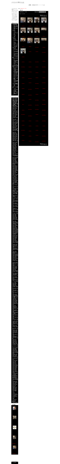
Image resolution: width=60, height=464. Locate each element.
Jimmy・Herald (14, 125)
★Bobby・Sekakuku (14, 225)
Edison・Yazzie (14, 424)
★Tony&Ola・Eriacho (15, 353)
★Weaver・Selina (14, 237)
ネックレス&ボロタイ (15, 435)
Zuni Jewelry (13, 39)
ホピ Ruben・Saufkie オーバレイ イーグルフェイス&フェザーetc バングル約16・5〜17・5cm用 (30, 66)
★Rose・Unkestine (14, 403)
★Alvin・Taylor (14, 263)
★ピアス (15, 44)
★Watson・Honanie (14, 188)
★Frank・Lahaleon (14, 294)
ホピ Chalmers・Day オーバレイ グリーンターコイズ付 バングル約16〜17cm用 (23, 123)
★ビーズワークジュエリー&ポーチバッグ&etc (16, 65)
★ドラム (15, 82)
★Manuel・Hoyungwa (15, 197)
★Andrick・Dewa (14, 338)
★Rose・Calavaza (14, 405)
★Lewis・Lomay (14, 124)
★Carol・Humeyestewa (15, 300)
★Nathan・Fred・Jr (14, 283)
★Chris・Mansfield (14, 293)
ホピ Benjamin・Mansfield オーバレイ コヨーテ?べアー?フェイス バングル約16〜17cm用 (44, 186)
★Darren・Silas (14, 248)
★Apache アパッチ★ (14, 164)
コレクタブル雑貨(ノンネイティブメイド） (16, 87)
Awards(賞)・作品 (14, 109)
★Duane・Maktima (14, 133)
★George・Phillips (14, 301)
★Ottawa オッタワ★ (15, 167)
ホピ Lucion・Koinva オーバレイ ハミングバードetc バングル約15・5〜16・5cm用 (30, 196)
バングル (15, 32)
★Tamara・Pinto (14, 373)
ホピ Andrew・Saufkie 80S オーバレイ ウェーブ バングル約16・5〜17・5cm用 (30, 35)
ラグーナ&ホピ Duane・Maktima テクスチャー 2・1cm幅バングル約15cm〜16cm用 (44, 96)
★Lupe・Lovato (14, 149)
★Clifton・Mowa (14, 285)
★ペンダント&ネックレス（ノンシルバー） (16, 57)
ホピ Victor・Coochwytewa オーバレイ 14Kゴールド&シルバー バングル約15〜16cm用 (23, 86)
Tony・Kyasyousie (14, 196)
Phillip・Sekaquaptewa (15, 186)
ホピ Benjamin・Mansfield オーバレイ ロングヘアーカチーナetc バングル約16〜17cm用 (37, 186)
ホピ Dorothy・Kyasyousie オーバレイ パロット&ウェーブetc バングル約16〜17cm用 (23, 91)
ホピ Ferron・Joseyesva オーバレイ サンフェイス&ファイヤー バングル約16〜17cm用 (23, 170)
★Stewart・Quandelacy (15, 382)
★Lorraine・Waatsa (14, 333)
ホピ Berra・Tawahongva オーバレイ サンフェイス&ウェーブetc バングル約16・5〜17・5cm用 (30, 201)
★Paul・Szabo (14, 117)
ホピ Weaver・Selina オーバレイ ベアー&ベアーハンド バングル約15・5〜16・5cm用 (44, 134)
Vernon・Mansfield (14, 198)
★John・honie (14, 296)
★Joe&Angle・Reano (14, 148)
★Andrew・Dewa (14, 314)
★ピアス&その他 (16, 59)
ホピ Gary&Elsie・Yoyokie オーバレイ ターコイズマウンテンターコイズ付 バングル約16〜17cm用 (44, 112)
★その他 (15, 45)
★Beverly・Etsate (14, 374)
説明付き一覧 (41, 15)
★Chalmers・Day (14, 228)
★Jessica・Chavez (14, 401)
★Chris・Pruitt (14, 134)
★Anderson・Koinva (14, 268)
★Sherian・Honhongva (15, 219)
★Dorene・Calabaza (14, 154)
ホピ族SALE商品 (14, 110)
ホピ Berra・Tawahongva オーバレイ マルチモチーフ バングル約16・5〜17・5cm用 (30, 76)
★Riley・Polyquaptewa (15, 297)
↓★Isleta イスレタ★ (14, 135)
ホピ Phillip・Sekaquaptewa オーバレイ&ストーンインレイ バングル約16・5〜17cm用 (44, 55)
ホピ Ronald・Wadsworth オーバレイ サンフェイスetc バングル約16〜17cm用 (23, 154)
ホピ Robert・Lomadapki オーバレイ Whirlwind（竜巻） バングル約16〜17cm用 (44, 170)
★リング (15, 40)
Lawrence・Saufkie (14, 183)
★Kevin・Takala (14, 236)
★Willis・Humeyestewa (15, 281)
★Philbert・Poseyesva (15, 231)
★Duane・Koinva (14, 276)
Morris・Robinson (14, 172)
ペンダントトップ (14, 434)
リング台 (15, 94)
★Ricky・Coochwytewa (15, 265)
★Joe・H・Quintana (14, 123)
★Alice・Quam (14, 313)
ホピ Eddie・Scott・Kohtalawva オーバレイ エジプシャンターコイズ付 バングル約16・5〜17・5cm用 (44, 211)
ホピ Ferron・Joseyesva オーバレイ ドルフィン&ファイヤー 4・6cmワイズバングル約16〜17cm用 (23, 60)
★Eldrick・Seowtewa (14, 354)
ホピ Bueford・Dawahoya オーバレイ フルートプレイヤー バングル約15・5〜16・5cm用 (30, 139)
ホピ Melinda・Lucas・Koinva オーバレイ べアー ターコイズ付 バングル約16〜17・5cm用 (23, 107)
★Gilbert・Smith (14, 427)
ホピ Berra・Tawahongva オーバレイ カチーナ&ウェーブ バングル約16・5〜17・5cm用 (37, 71)
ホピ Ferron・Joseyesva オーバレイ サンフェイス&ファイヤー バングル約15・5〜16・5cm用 (44, 81)
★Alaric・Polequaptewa (15, 280)
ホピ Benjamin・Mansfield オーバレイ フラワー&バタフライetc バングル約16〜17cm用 (37, 176)
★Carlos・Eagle (14, 168)
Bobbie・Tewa (14, 189)
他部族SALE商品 (14, 113)
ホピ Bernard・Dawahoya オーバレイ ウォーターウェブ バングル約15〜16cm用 (44, 71)
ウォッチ (13, 438)
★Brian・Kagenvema (14, 243)
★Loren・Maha (14, 242)
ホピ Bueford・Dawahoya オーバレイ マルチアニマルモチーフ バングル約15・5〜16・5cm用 (37, 139)
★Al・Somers (14, 165)
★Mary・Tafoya (14, 151)
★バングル (15, 41)
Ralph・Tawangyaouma (15, 171)
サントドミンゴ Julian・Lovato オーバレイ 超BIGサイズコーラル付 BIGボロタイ (15, 454)
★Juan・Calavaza (14, 312)
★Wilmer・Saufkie (14, 184)
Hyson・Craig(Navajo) (15, 417)
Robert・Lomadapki (14, 185)
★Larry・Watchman (14, 421)
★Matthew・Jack (14, 426)
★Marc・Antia (14, 166)
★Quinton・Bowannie (15, 402)
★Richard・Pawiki (14, 239)
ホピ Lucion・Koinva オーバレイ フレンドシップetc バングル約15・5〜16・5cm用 (30, 216)
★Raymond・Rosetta (14, 150)
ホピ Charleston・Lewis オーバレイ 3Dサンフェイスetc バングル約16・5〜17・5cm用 (30, 181)
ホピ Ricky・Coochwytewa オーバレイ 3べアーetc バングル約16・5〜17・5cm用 (37, 45)
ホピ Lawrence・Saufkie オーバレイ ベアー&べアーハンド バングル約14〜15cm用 (37, 107)
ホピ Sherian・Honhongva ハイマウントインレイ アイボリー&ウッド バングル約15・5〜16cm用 (44, 149)
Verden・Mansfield (14, 199)
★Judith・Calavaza (14, 404)
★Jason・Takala (14, 235)
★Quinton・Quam (14, 358)
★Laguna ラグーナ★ (14, 132)
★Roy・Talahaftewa (14, 222)
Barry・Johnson (14, 118)
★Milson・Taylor (14, 262)
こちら (16, 19)
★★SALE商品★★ (14, 24)
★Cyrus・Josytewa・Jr (15, 284)
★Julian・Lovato (14, 122)
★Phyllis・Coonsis (14, 355)
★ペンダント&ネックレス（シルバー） (16, 55)
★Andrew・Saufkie (14, 238)
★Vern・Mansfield (14, 261)
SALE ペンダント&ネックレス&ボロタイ (16, 27)
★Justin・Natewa (14, 406)
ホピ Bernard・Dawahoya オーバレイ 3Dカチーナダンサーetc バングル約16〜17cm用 (37, 129)
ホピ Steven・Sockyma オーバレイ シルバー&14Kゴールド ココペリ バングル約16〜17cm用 (44, 45)
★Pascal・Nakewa (14, 407)
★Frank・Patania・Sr (15, 121)
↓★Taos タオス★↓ (14, 156)
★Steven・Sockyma (14, 249)
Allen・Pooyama (14, 173)
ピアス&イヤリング (14, 437)
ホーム (19, 8)
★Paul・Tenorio (14, 155)
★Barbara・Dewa (14, 337)
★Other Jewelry (14, 50)
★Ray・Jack (13, 425)
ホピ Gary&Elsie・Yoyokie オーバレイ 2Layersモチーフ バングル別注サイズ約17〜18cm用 (44, 24)
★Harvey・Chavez (14, 147)
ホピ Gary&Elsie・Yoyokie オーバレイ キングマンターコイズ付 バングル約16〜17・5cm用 (23, 129)
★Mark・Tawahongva (15, 247)
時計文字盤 (15, 97)
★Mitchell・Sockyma (14, 250)
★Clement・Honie (14, 295)
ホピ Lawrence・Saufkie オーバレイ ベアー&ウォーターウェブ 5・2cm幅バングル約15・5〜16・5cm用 (37, 60)
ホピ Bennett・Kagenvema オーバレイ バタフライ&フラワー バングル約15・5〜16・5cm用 (30, 81)
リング (14, 31)
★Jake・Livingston (14, 332)
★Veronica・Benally (14, 423)
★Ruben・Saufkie (14, 260)
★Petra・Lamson (14, 282)
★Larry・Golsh (14, 128)
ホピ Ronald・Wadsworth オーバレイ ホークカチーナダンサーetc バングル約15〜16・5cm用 (23, 112)
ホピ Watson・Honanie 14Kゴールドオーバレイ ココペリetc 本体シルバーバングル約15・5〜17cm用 (23, 71)
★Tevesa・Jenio (14, 422)
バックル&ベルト (14, 436)
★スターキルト (15, 68)
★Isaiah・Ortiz (14, 163)
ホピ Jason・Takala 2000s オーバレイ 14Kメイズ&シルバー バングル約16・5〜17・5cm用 (37, 123)
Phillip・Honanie (14, 187)
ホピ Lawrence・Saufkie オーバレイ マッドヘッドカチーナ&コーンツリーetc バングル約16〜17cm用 (44, 159)
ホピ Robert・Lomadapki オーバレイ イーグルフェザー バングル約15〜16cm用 (44, 201)
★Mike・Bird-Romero (15, 131)
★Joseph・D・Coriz (14, 146)
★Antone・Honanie (14, 264)
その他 (14, 91)
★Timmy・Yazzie (14, 162)
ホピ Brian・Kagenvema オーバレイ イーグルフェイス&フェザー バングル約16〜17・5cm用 (37, 91)
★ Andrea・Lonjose (14, 365)
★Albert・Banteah (14, 341)
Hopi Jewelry (13, 30)
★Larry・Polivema (14, 246)
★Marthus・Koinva (14, 269)
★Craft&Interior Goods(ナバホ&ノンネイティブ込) (15, 70)
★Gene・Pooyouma (14, 304)
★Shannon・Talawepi (15, 288)
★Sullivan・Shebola (14, 364)
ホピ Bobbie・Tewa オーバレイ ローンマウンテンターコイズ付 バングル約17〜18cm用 (37, 118)
